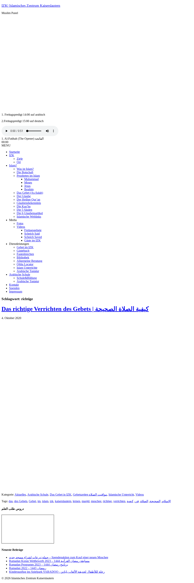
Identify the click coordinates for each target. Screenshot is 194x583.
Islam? (13, 165)
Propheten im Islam (28, 175)
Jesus (27, 186)
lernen (76, 501)
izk (51, 501)
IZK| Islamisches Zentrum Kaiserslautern (31, 6)
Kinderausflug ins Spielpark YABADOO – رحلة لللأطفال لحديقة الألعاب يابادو (57, 571)
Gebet (32, 501)
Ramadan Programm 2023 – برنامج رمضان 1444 (38, 564)
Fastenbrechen (25, 254)
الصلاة (144, 501)
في (137, 501)
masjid (85, 501)
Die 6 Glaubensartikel (30, 213)
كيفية (130, 501)
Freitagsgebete (32, 230)
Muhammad (31, 179)
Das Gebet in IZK (60, 494)
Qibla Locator (25, 264)
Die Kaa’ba (24, 206)
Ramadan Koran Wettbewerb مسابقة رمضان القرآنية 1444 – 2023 (49, 561)
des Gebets (20, 501)
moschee (96, 501)
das (11, 501)
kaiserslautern (63, 501)
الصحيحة (155, 501)
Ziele (20, 158)
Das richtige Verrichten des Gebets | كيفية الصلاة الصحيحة (75, 308)
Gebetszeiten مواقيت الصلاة (90, 494)
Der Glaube (24, 196)
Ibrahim (29, 189)
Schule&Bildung (27, 277)
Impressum (15, 291)
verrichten (119, 501)
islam (45, 501)
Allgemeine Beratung (29, 260)
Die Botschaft (25, 172)
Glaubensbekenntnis (29, 203)
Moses (28, 182)
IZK (11, 155)
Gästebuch (23, 250)
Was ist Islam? (25, 168)
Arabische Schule (19, 274)
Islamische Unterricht (121, 494)
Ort (19, 162)
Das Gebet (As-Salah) (30, 192)
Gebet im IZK (25, 247)
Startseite (14, 151)
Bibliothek (23, 257)
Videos (21, 226)
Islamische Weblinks (29, 216)
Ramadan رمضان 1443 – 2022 (27, 568)
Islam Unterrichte (27, 267)
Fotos (20, 223)
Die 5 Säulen (24, 209)
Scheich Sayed (33, 237)
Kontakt (14, 284)
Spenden (14, 288)
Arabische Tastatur (28, 271)
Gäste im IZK (32, 240)
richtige (107, 501)
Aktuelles (20, 494)
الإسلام (166, 501)
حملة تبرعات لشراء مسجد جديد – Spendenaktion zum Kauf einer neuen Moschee (58, 557)
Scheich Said (32, 233)
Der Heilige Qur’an (28, 199)
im (39, 501)
